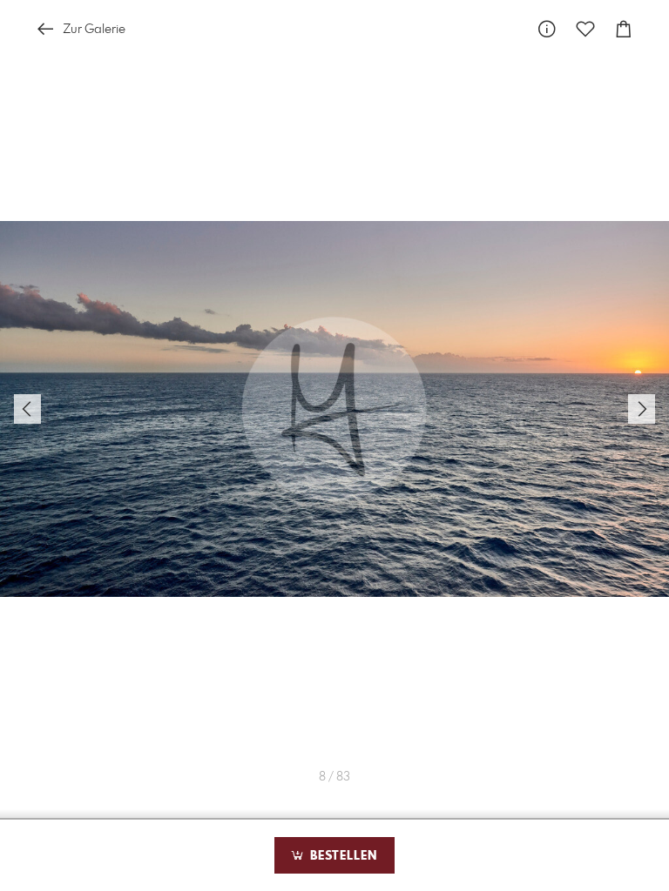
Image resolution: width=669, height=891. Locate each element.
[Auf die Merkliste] (585, 29)
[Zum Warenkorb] (623, 29)
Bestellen (341, 856)
